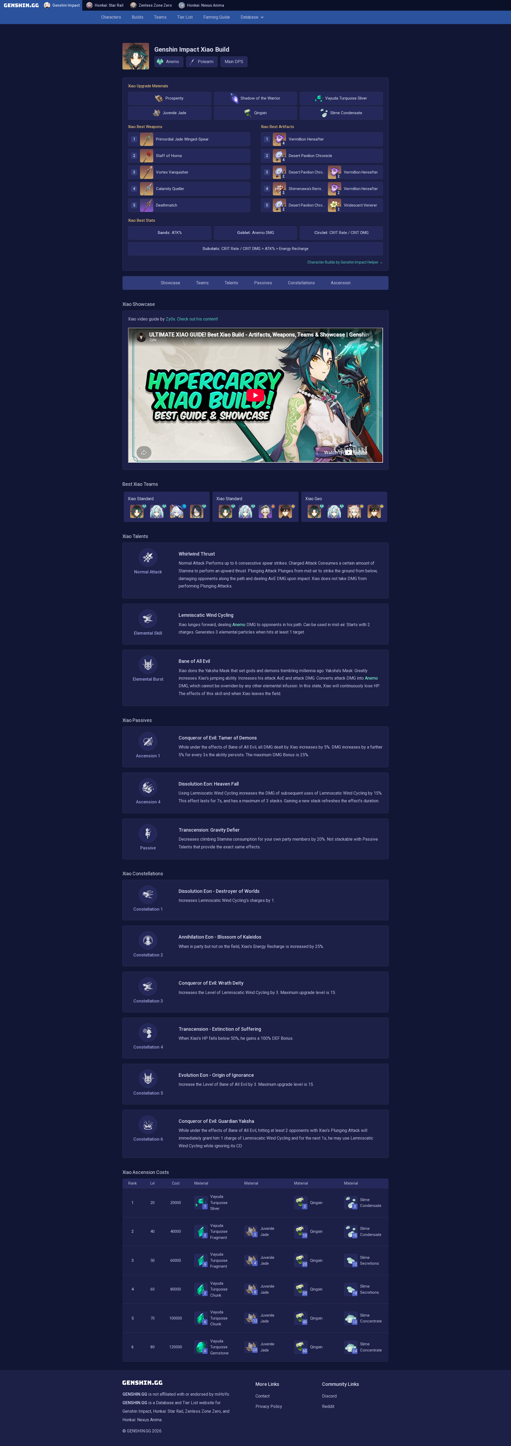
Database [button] (249, 17)
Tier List (185, 17)
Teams (160, 17)
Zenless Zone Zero (155, 5)
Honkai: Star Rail (109, 5)
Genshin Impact (66, 5)
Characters (111, 17)
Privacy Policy (269, 1406)
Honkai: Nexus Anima (205, 5)
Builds (137, 17)
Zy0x (170, 319)
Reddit (328, 1406)
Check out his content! (197, 319)
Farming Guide (216, 17)
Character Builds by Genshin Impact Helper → (345, 262)
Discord (329, 1396)
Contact (263, 1396)
